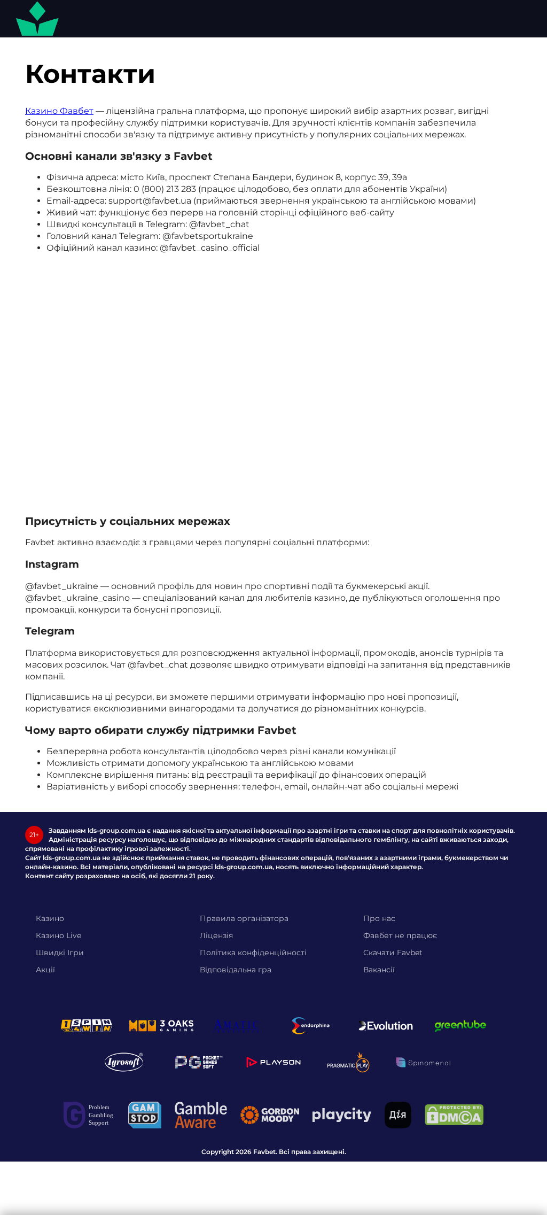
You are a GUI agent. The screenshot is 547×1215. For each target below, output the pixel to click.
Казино (50, 918)
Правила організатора (244, 918)
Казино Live (58, 935)
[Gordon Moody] (269, 1115)
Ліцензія (216, 935)
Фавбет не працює (400, 935)
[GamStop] (144, 1115)
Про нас (379, 918)
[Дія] (398, 1115)
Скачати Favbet (393, 952)
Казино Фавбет (59, 111)
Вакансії (379, 969)
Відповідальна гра (235, 969)
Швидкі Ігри (60, 952)
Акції (45, 969)
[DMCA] (454, 1114)
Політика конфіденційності (253, 952)
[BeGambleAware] (201, 1115)
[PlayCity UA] (341, 1115)
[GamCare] (89, 1115)
